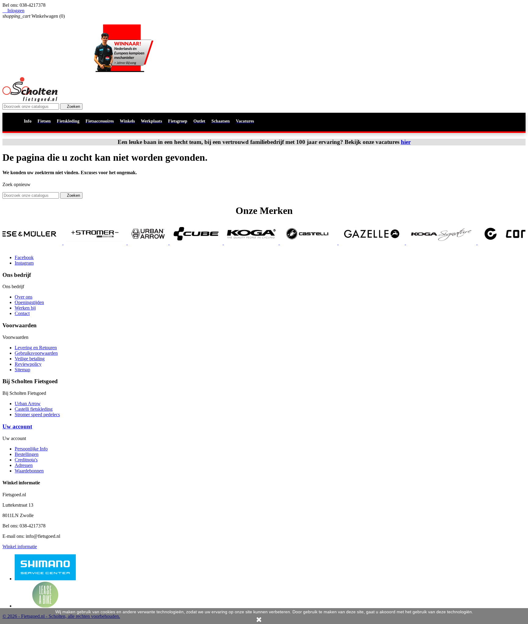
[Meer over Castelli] (285, 242)
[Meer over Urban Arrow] (125, 242)
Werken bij (25, 307)
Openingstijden (29, 302)
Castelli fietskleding (34, 409)
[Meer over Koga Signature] (418, 242)
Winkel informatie (19, 546)
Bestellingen (26, 454)
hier (406, 142)
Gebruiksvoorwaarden (36, 353)
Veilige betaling (30, 358)
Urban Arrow (28, 403)
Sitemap (22, 369)
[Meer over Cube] (173, 242)
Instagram (24, 263)
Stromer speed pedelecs (37, 414)
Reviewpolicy (28, 364)
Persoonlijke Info (31, 448)
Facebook (24, 257)
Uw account (17, 426)
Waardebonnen (29, 470)
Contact (22, 313)
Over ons (23, 296)
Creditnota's (26, 459)
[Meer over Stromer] (72, 242)
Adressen (24, 465)
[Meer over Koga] (228, 242)
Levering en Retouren (36, 347)
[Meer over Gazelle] (348, 242)
